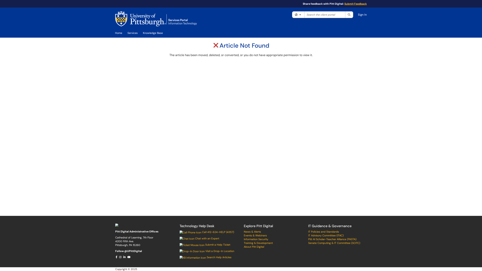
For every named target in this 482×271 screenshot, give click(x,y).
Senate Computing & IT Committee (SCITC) (334, 243)
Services (132, 33)
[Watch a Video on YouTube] (129, 257)
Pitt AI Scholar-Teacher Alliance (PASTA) (332, 239)
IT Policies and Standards (323, 231)
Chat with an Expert (206, 238)
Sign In (362, 15)
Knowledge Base (153, 33)
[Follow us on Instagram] (120, 257)
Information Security (256, 239)
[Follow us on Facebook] (116, 257)
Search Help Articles (218, 257)
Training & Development (258, 243)
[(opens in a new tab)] (156, 18)
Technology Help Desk (197, 226)
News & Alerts (252, 231)
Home (118, 33)
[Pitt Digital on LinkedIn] (124, 257)
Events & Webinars (255, 235)
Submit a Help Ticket (217, 244)
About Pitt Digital (254, 246)
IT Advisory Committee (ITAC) (326, 235)
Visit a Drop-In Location (219, 251)
